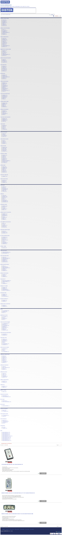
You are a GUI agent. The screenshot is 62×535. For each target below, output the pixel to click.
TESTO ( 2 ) (4, 157)
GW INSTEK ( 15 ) (5, 201)
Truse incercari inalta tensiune (5, 93)
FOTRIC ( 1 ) (4, 142)
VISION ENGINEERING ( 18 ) (6, 401)
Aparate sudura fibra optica (4, 264)
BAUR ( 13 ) (4, 104)
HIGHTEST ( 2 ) (4, 75)
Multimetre (2, 193)
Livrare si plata (22, 6)
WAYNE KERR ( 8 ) (5, 239)
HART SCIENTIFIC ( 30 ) (6, 367)
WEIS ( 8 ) (3, 114)
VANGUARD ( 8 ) (4, 113)
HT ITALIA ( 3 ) (4, 69)
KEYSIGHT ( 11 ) (4, 237)
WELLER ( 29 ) (4, 247)
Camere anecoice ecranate (4, 347)
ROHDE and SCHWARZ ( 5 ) (6, 280)
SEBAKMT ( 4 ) (4, 182)
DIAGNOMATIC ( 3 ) (5, 395)
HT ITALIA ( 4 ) (4, 61)
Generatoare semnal (3, 204)
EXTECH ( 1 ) (4, 368)
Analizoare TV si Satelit (4, 285)
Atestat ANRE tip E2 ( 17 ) (6, 439)
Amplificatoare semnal (3, 315)
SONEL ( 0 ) (4, 53)
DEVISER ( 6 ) (4, 305)
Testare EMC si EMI (3, 337)
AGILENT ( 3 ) (4, 68)
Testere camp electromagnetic (5, 321)
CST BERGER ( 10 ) (5, 411)
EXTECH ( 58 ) (4, 149)
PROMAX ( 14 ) (4, 428)
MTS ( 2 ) (3, 319)
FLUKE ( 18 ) (4, 38)
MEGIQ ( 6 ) (4, 329)
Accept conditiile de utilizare (4, 7)
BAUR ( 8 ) (4, 87)
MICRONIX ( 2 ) (4, 318)
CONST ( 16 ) (4, 374)
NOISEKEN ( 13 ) (5, 344)
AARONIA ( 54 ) (4, 311)
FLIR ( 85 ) (4, 134)
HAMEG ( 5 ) (4, 219)
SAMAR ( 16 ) (4, 387)
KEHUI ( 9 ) (4, 105)
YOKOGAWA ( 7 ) (5, 361)
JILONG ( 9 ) (4, 269)
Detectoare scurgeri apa (4, 174)
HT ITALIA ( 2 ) (4, 52)
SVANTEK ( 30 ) (4, 158)
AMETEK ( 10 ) (4, 377)
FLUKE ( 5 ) (4, 51)
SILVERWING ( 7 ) (5, 422)
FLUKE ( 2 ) (4, 156)
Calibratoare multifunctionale (4, 354)
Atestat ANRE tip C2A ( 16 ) (6, 436)
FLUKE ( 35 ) (4, 257)
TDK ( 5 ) (3, 342)
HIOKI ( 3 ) (4, 23)
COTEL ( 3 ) (4, 84)
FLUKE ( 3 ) (4, 126)
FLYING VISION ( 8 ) (5, 421)
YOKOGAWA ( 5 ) (5, 189)
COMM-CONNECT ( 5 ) (5, 281)
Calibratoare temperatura (4, 364)
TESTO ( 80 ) (4, 148)
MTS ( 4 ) (3, 341)
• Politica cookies (16, 529)
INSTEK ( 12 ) (4, 206)
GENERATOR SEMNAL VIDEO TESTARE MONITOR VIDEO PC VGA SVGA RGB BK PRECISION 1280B (17, 513)
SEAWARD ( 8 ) (4, 97)
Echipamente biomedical (4, 394)
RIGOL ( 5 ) (4, 198)
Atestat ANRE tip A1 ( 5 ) (6, 433)
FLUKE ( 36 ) (4, 195)
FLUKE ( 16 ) (4, 67)
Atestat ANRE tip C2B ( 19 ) (6, 437)
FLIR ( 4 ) (3, 140)
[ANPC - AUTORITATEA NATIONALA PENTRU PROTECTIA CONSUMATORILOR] (59, 532)
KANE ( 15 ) (4, 169)
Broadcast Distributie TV (4, 298)
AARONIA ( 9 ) (4, 326)
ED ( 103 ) (3, 427)
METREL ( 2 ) (4, 33)
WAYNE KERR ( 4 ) (5, 88)
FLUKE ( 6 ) (4, 366)
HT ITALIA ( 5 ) (4, 135)
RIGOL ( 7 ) (4, 218)
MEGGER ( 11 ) (4, 103)
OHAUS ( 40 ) (4, 391)
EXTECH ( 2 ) (4, 241)
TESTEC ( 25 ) (4, 191)
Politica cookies (12, 6)
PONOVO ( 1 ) (4, 89)
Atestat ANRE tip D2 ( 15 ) (6, 438)
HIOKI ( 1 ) (4, 128)
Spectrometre (2, 404)
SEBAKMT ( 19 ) (4, 95)
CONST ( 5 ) (4, 358)
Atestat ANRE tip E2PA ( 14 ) (6, 440)
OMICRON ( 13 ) (4, 86)
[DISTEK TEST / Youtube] (1, 527)
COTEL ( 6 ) (4, 121)
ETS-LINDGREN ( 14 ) (5, 343)
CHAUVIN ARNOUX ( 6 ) (6, 45)
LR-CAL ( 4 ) (4, 375)
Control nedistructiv (3, 418)
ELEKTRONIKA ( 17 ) (5, 253)
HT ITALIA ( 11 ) (4, 30)
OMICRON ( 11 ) (4, 119)
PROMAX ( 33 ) (4, 300)
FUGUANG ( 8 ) (4, 129)
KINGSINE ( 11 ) (4, 120)
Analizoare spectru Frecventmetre (5, 212)
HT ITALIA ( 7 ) (4, 20)
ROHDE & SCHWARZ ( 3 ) (6, 290)
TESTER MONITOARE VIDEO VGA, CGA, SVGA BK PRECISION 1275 (12, 464)
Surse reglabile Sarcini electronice (5, 221)
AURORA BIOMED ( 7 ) (5, 405)
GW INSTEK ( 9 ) (4, 96)
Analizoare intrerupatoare (4, 109)
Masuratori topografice (4, 408)
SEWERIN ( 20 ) (4, 167)
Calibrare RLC (2, 384)
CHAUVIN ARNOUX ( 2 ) (6, 32)
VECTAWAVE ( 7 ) (5, 316)
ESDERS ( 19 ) (4, 168)
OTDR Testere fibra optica (4, 255)
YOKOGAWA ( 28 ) (5, 200)
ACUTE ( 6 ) (4, 187)
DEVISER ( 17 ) (4, 288)
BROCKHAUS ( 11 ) (5, 327)
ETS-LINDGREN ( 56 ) (5, 310)
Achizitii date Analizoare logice (5, 229)
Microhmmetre (2, 73)
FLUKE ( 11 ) (4, 186)
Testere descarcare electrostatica (5, 332)
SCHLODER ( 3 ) (4, 334)
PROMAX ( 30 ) (4, 287)
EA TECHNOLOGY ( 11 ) (6, 90)
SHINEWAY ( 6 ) (4, 270)
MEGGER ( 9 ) (4, 110)
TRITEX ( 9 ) (4, 416)
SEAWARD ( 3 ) (4, 31)
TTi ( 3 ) (3, 240)
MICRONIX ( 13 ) (4, 348)
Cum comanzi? (27, 6)
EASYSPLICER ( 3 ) (5, 266)
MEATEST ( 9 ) (4, 357)
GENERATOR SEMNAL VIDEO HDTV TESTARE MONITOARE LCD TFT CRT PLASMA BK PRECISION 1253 (18, 492)
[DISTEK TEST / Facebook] (0, 527)
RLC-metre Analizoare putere (4, 235)
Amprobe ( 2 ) (4, 34)
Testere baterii (2, 123)
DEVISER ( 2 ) (4, 301)
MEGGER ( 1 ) (4, 21)
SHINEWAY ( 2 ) (4, 276)
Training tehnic (2, 425)
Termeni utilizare (6, 6)
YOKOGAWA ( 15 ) (5, 259)
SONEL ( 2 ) (4, 41)
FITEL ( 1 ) (4, 265)
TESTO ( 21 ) (4, 136)
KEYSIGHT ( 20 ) (4, 196)
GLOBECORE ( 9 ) (5, 85)
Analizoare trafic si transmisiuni (5, 303)
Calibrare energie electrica (4, 379)
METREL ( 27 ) (4, 46)
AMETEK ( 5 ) (4, 362)
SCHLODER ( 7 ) (4, 340)
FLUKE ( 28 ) (4, 150)
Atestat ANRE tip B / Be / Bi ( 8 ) (7, 435)
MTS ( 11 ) (4, 312)
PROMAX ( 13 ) (4, 294)
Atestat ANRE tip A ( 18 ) (6, 432)
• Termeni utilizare (11, 529)
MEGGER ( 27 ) (4, 39)
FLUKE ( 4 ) (4, 59)
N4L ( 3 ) (3, 317)
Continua (10, 7)
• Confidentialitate (21, 529)
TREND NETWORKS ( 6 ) (6, 258)
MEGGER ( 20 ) (4, 118)
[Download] (38, 473)
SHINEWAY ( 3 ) (4, 283)
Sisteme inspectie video (4, 178)
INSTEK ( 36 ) (4, 226)
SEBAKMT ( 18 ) (4, 176)
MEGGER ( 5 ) (4, 60)
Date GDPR (2, 6)
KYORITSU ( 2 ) (4, 22)
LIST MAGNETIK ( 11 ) (5, 323)
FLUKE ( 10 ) (4, 170)
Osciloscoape (2, 185)
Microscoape (2, 399)
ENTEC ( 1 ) (4, 29)
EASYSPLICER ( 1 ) (5, 261)
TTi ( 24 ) (3, 207)
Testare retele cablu (3, 250)
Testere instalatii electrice (4, 36)
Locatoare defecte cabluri (4, 101)
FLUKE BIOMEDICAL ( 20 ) (6, 396)
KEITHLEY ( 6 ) (4, 227)
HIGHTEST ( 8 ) (4, 83)
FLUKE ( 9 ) (4, 275)
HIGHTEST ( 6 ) (4, 111)
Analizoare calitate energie (4, 18)
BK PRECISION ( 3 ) (5, 296)
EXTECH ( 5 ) (4, 78)
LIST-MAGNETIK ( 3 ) (5, 415)
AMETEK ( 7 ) (4, 369)
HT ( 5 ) (3, 199)
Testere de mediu (3, 145)
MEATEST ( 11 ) (4, 386)
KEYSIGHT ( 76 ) (4, 232)
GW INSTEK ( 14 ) (5, 188)
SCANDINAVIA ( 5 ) (5, 289)
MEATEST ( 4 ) (4, 381)
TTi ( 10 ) (3, 224)
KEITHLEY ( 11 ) (4, 197)
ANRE (1, 430)
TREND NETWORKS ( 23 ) (6, 252)
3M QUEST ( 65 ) (5, 161)
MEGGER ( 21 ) (4, 82)
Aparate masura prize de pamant (5, 57)
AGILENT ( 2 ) (4, 359)
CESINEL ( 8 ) (4, 24)
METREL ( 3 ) (4, 77)
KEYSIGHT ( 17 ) (4, 213)
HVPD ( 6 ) (4, 91)
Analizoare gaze (2, 165)
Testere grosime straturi (4, 413)
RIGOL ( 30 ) (4, 190)
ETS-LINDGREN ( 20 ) (5, 325)
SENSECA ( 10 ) (4, 155)
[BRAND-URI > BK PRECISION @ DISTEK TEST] (8, 462)
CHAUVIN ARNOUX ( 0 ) (6, 76)
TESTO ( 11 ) (4, 44)
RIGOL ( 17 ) (4, 209)
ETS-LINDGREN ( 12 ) (5, 351)
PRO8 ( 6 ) (4, 98)
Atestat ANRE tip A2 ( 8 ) (6, 434)
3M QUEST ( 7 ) (4, 151)
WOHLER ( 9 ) (4, 171)
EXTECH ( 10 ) (4, 25)
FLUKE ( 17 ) (4, 133)
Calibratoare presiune (3, 371)
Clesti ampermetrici (3, 64)
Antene (1, 309)
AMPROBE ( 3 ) (4, 106)
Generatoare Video (3, 292)
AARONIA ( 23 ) (4, 214)
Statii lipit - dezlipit (3, 246)
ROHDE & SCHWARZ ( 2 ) (6, 160)
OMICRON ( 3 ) (4, 243)
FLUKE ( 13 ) (4, 373)
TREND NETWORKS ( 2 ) (6, 267)
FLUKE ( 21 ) (4, 356)
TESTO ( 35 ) (4, 166)
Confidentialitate (17, 6)
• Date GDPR (7, 529)
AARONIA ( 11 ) (4, 208)
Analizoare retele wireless (4, 273)
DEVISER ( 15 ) (4, 217)
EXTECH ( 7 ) (4, 181)
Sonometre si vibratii (3, 153)
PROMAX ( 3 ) (4, 268)
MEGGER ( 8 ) (4, 125)
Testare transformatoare (4, 81)
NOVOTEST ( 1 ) (4, 324)
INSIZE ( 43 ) (4, 410)
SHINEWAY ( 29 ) (5, 260)
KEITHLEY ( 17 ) (4, 233)
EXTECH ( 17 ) (4, 43)
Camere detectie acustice (4, 138)
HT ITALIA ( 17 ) (4, 40)
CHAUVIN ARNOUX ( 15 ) (6, 54)
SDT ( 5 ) (3, 423)
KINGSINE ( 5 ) (4, 382)
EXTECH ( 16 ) (4, 172)
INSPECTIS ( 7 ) (4, 400)
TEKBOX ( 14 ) (4, 339)
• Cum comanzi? (31, 529)
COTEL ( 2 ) (4, 112)
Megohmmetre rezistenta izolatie (5, 49)
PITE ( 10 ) (4, 127)
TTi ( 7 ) (3, 216)
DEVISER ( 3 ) (4, 295)
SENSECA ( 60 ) (4, 147)
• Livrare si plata (27, 529)
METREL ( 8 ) (4, 55)
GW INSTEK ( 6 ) (4, 215)
